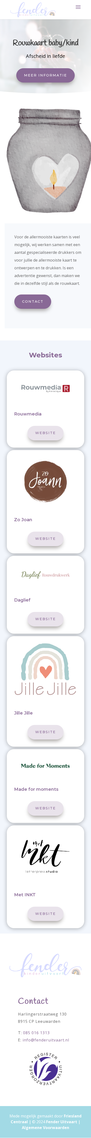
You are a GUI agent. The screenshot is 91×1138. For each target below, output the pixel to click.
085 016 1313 (36, 1032)
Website (45, 433)
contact (32, 301)
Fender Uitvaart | (63, 1121)
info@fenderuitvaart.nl (46, 1040)
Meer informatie (45, 75)
